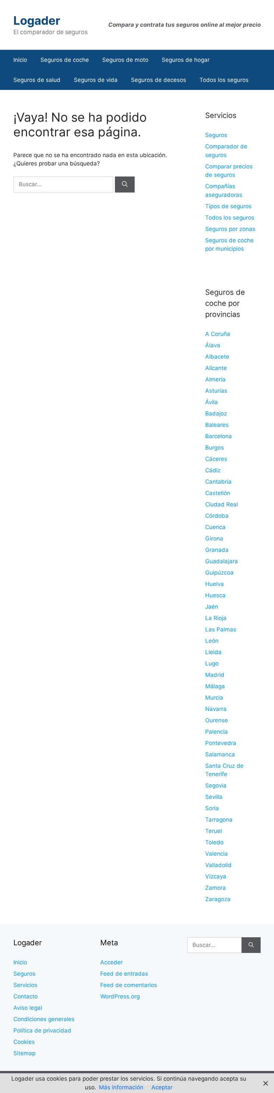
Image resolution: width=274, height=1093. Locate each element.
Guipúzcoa (219, 572)
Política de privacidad (42, 1030)
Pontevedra (220, 743)
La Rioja (216, 618)
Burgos (214, 447)
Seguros (216, 135)
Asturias (216, 390)
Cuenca (215, 527)
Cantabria (218, 481)
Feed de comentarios (128, 985)
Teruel (213, 831)
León (212, 640)
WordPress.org (120, 996)
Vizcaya (215, 876)
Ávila (211, 402)
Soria (212, 808)
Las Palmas (220, 629)
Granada (217, 549)
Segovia (216, 785)
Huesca (215, 595)
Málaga (215, 686)
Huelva (214, 584)
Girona (214, 538)
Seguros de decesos (158, 80)
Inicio (20, 59)
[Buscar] (125, 184)
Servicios (25, 985)
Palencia (216, 731)
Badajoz (216, 413)
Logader (36, 20)
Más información (121, 1087)
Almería (215, 379)
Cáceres (216, 459)
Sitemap (24, 1053)
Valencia (216, 853)
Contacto (25, 996)
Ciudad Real (221, 504)
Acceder (111, 962)
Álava (212, 345)
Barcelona (218, 436)
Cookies (24, 1042)
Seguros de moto (125, 59)
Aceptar (161, 1087)
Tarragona (219, 819)
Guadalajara (221, 561)
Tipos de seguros (228, 206)
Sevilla (214, 797)
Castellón (217, 493)
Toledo (214, 842)
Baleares (217, 424)
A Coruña (217, 334)
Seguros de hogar (186, 59)
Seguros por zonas (230, 229)
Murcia (214, 697)
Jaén (211, 606)
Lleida (213, 652)
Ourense (216, 720)
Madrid (214, 675)
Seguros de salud (36, 80)
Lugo (212, 663)
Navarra (216, 709)
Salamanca (220, 754)
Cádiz (213, 470)
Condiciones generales (44, 1019)
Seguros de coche (64, 59)
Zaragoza (218, 899)
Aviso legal (27, 1007)
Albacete (217, 356)
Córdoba (217, 515)
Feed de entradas (124, 973)
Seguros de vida (96, 80)
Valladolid (218, 865)
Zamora (215, 887)
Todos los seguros (224, 80)
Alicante (216, 368)
